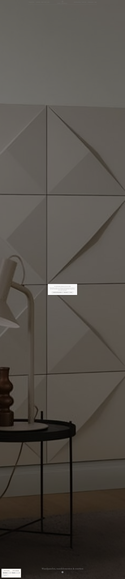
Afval (71, 292)
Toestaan (66, 292)
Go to (5, 575)
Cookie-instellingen (57, 292)
